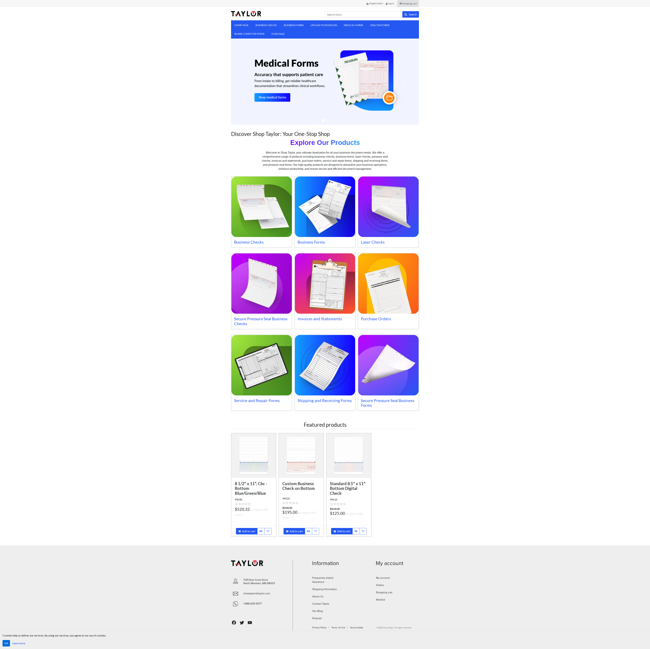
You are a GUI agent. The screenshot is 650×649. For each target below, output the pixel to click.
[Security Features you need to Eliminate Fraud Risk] (349, 82)
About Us (317, 596)
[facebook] (234, 622)
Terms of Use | (338, 627)
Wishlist (380, 599)
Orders (380, 585)
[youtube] (250, 622)
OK (6, 643)
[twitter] (242, 622)
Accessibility (355, 627)
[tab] (319, 120)
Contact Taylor (320, 603)
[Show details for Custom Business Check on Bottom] (301, 455)
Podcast (317, 618)
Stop (236, 128)
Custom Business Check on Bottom (298, 486)
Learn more (18, 643)
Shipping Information (324, 589)
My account (383, 578)
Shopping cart (384, 592)
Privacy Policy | (320, 627)
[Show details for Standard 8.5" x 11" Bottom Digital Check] (349, 455)
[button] (408, 3)
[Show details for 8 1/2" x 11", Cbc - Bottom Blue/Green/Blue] (253, 455)
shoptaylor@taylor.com (256, 593)
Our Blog (317, 611)
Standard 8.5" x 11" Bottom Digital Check (347, 488)
